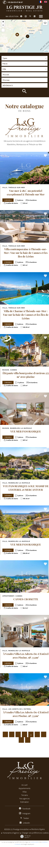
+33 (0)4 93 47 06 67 (15, 2)
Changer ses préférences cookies (35, 833)
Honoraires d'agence (11, 833)
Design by (27, 836)
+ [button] (3, 21)
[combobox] (24, 58)
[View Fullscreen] (3, 30)
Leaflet (46, 51)
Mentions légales (38, 829)
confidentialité (34, 842)
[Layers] (45, 22)
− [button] (3, 25)
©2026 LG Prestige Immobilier (16, 829)
